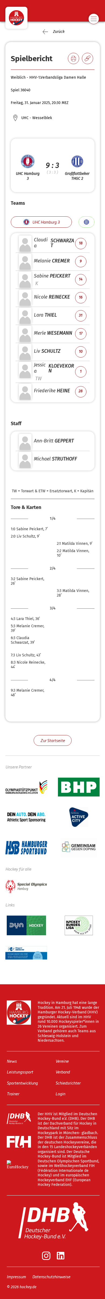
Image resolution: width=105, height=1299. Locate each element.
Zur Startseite (52, 740)
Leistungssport (20, 1072)
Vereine (62, 1061)
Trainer (13, 1093)
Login (60, 1093)
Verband (62, 1072)
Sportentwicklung (22, 1082)
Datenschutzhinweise (51, 1276)
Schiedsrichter (67, 1082)
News (12, 1061)
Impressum (16, 1276)
